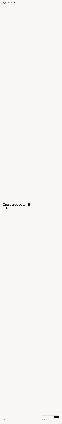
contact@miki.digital (44, 419)
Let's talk (56, 416)
